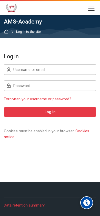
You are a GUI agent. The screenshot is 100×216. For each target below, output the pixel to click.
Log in (50, 112)
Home (7, 31)
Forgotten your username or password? (37, 99)
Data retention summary (24, 205)
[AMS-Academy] (11, 8)
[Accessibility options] (86, 202)
